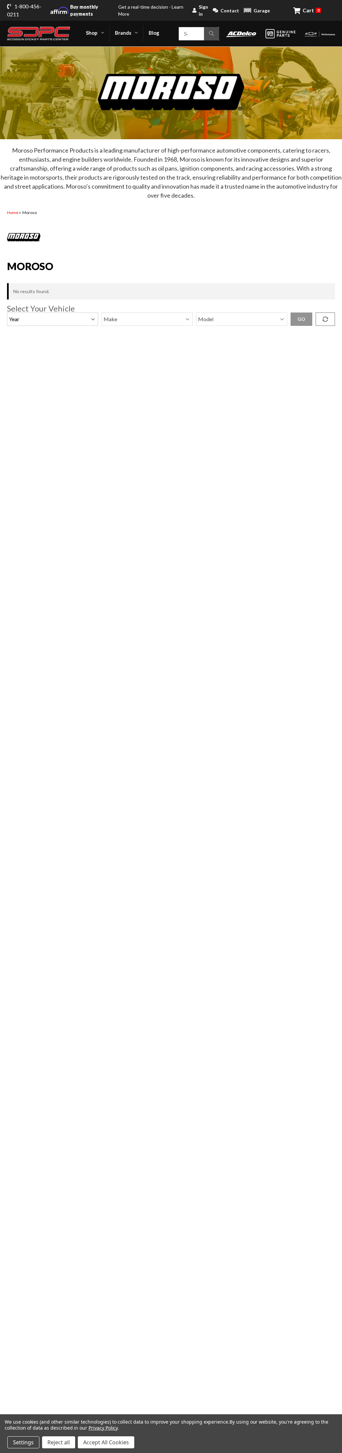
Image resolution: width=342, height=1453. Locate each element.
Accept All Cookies (106, 1442)
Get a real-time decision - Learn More (126, 10)
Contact (229, 10)
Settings (23, 1442)
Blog (154, 33)
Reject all (58, 1442)
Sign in (203, 10)
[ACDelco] (241, 33)
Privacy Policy (103, 1428)
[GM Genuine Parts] (281, 33)
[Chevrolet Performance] (320, 33)
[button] (257, 10)
